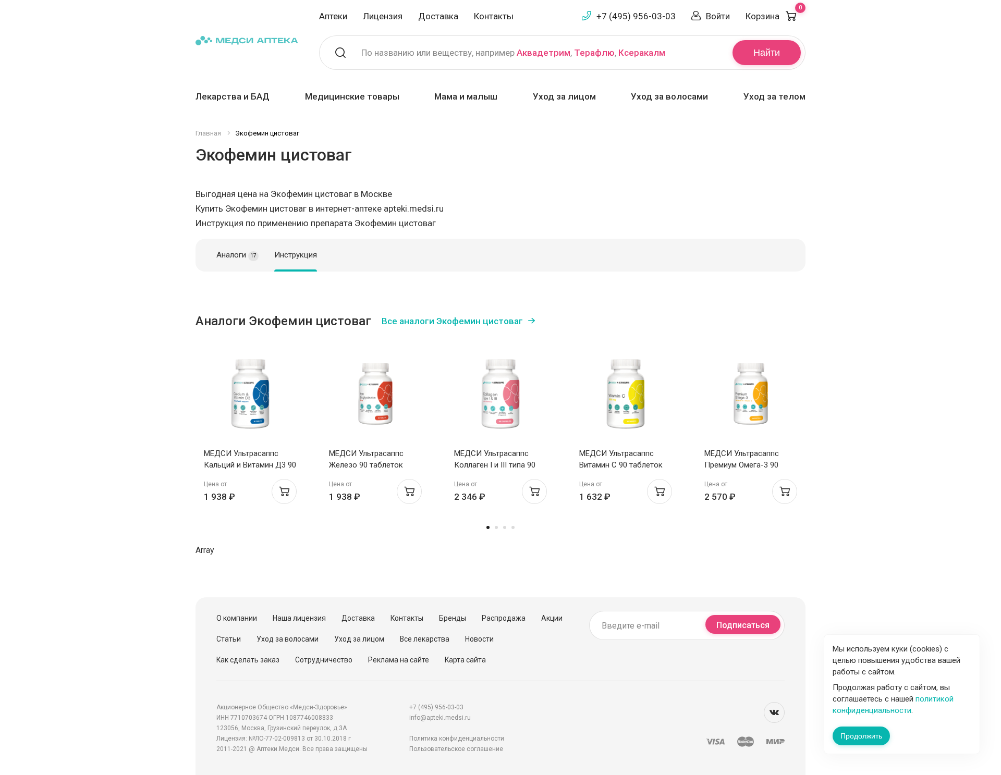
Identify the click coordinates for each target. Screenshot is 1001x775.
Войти (718, 16)
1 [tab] (488, 527)
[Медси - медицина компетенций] (247, 39)
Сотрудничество (323, 660)
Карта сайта (465, 660)
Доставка (438, 16)
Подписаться (743, 625)
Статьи (228, 639)
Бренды (452, 618)
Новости (479, 639)
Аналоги (236, 255)
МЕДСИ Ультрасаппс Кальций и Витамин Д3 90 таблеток (250, 465)
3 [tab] (504, 527)
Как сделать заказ (247, 660)
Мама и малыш (465, 96)
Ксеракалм (641, 52)
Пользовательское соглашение (456, 749)
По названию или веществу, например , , (513, 52)
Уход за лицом (564, 96)
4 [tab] (513, 527)
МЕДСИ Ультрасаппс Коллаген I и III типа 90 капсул (494, 465)
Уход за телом (774, 96)
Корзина (774, 16)
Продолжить (861, 736)
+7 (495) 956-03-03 (636, 16)
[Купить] (284, 491)
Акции (552, 618)
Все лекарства (424, 639)
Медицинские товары (352, 96)
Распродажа (504, 618)
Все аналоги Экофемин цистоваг (452, 321)
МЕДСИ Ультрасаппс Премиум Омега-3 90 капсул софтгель (741, 465)
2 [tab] (496, 527)
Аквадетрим (543, 52)
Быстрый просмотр (250, 396)
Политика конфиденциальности (456, 738)
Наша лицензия (299, 618)
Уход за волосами (669, 96)
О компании (236, 618)
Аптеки (333, 16)
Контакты (494, 16)
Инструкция (295, 255)
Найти (766, 52)
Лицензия (382, 16)
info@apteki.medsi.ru (440, 717)
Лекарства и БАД (233, 96)
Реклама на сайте (398, 660)
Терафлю (594, 52)
